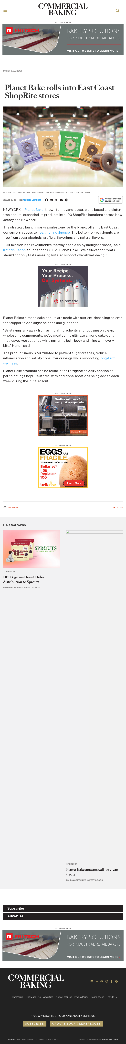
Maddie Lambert (32, 200)
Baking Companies (13, 588)
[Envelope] (92, 981)
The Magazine (33, 997)
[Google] (116, 981)
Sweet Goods (32, 588)
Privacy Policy (81, 997)
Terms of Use (97, 997)
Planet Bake (34, 210)
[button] (46, 199)
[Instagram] (106, 981)
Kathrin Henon (14, 250)
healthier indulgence (54, 232)
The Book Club (110, 1040)
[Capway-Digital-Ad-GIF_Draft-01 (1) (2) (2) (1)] (63, 435)
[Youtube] (101, 981)
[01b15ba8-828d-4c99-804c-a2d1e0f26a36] (63, 54)
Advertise (48, 997)
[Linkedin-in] (96, 981)
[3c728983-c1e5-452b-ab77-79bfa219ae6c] (63, 306)
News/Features (64, 997)
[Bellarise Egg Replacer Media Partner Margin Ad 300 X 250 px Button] (63, 487)
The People (17, 997)
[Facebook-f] (111, 981)
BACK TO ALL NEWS (12, 71)
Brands (110, 997)
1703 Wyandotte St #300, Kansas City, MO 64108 (63, 1016)
